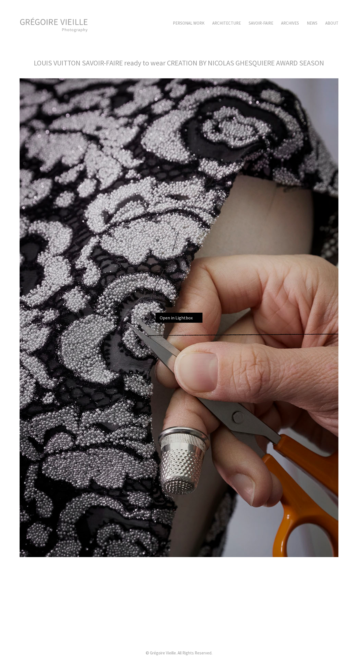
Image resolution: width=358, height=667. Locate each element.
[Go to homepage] (54, 23)
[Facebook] (192, 634)
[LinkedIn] (164, 634)
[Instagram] (178, 634)
